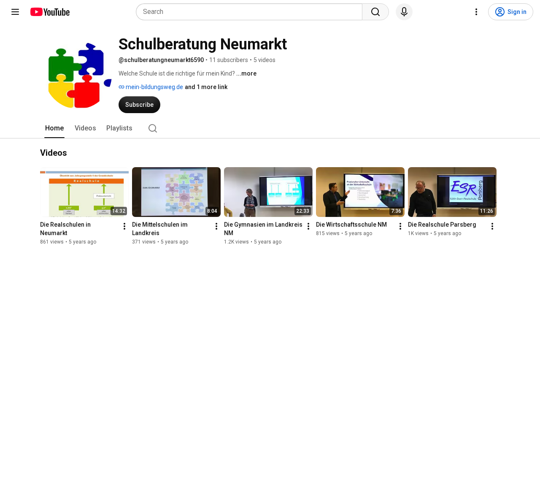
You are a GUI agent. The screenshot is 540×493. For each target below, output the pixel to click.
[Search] (375, 11)
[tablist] (270, 128)
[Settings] (476, 12)
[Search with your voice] (404, 11)
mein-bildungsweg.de (153, 87)
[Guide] (15, 12)
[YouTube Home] (50, 12)
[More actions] (124, 226)
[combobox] (251, 12)
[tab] (54, 128)
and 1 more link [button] (206, 87)
